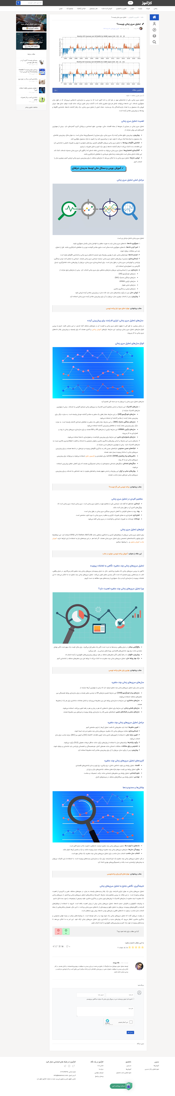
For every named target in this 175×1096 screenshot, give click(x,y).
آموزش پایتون (134, 542)
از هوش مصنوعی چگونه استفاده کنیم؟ (28, 89)
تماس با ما (100, 1066)
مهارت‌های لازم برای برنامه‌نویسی (118, 874)
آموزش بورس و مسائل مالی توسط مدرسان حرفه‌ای (96, 168)
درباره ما (101, 1069)
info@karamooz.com (61, 1075)
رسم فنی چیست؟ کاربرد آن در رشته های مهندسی (28, 61)
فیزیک (148, 8)
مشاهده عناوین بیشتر (31, 107)
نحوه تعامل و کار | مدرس (152, 1069)
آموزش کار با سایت (106, 8)
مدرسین (128, 1066)
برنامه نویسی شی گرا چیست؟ (119, 487)
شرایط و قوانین (99, 1073)
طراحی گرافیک (81, 8)
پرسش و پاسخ (99, 1076)
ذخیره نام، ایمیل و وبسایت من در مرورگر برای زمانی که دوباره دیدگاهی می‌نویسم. (109, 999)
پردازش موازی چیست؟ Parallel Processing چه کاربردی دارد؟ (28, 71)
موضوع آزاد (69, 8)
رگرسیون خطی (90, 456)
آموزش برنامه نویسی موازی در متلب (115, 553)
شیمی (60, 8)
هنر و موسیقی (93, 8)
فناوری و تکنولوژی (121, 8)
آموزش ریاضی (97, 329)
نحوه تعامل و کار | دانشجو (123, 1073)
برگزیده (140, 8)
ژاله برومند (136, 29)
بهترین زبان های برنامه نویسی (119, 670)
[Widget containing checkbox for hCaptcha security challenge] (119, 1022)
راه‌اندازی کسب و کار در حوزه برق (27, 79)
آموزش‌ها (156, 1066)
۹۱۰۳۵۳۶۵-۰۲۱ (64, 1072)
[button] (98, 90)
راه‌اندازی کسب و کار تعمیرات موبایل (29, 98)
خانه (130, 3)
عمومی (132, 8)
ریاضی (155, 8)
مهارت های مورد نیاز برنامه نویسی (117, 308)
